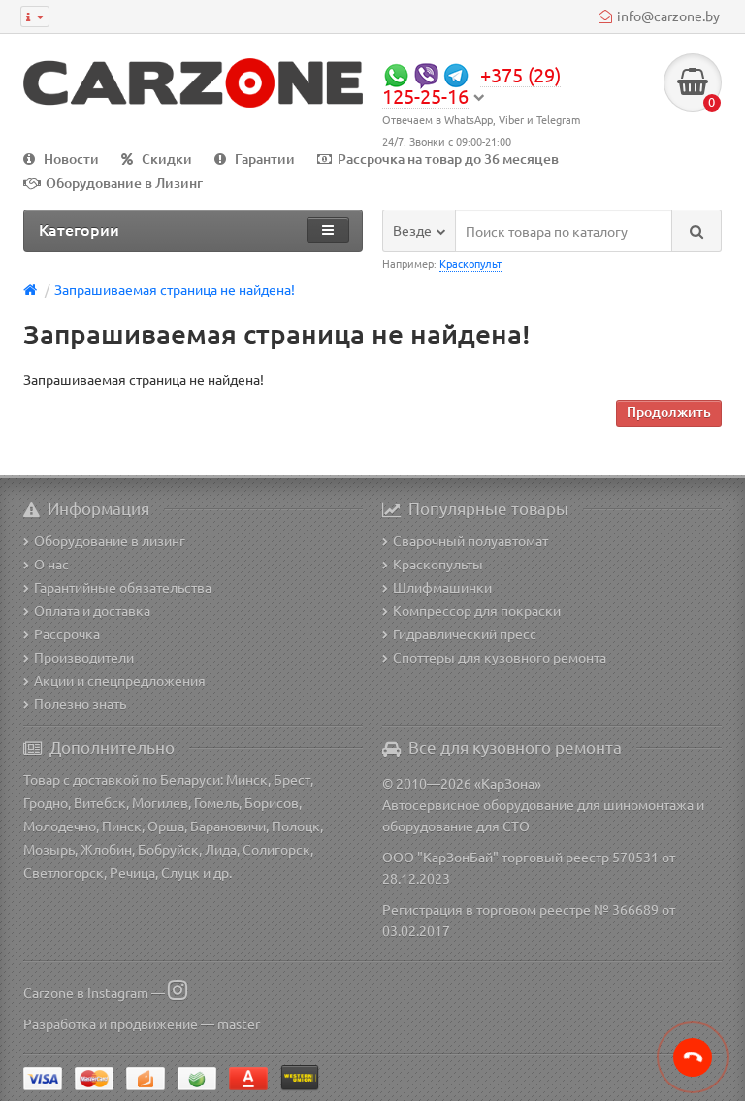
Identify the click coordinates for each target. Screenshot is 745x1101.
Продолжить (669, 412)
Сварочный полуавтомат (470, 540)
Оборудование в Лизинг (124, 183)
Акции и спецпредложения (120, 680)
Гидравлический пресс (464, 633)
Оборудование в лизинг (109, 540)
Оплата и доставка (92, 610)
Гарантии (265, 158)
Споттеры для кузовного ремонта (499, 656)
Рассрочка (67, 633)
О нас (51, 563)
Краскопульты (438, 563)
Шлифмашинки (442, 587)
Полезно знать (80, 703)
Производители (84, 656)
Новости (71, 158)
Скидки (167, 158)
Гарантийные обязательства (122, 587)
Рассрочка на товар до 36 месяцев (448, 158)
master (238, 1023)
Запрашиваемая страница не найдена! (174, 289)
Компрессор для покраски (477, 610)
